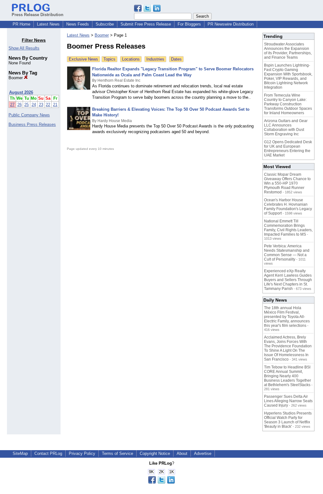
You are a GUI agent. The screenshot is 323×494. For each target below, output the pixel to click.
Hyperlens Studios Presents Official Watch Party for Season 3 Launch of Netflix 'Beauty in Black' (288, 420)
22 (48, 104)
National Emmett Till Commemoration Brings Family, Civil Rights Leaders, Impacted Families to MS (288, 228)
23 (41, 104)
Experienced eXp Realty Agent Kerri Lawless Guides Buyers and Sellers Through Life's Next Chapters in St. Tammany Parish (288, 280)
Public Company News (29, 115)
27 (12, 104)
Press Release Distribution (37, 14)
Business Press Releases (32, 124)
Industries (155, 59)
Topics (109, 59)
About (182, 453)
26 (19, 104)
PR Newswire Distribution (231, 24)
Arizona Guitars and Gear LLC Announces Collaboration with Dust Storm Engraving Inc (286, 127)
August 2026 (21, 92)
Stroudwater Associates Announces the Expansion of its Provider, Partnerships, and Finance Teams (288, 51)
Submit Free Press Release (145, 24)
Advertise (202, 453)
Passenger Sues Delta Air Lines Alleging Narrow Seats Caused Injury (288, 401)
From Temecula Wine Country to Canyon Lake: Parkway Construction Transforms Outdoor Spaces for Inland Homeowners (288, 104)
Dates (176, 59)
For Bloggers (189, 24)
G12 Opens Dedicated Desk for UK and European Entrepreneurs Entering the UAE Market (288, 148)
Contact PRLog (48, 453)
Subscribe (105, 24)
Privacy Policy (82, 453)
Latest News (48, 24)
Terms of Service (117, 453)
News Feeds (77, 24)
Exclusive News (83, 59)
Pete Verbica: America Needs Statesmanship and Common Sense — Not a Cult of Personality (286, 253)
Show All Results (24, 48)
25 (26, 104)
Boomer (16, 77)
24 (34, 104)
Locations (131, 59)
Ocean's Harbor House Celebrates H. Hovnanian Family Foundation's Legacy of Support (288, 206)
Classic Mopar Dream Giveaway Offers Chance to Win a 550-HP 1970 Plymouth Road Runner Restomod (287, 183)
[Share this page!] (147, 10)
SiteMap (20, 453)
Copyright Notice (155, 453)
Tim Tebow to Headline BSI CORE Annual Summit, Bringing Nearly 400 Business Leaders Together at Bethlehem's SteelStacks (287, 376)
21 (55, 104)
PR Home (21, 24)
